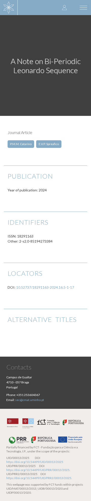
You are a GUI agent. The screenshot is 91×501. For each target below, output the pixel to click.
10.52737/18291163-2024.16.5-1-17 (45, 287)
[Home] (9, 7)
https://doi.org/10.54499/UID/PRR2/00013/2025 (38, 478)
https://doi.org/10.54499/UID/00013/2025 (34, 462)
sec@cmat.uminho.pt (29, 400)
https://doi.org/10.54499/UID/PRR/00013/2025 (38, 470)
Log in (64, 7)
